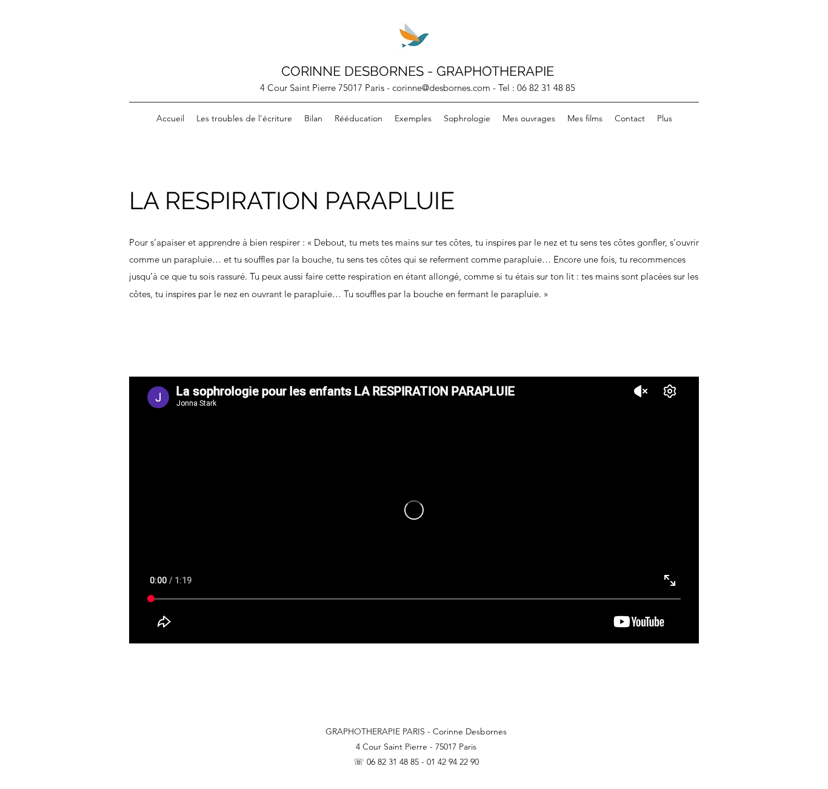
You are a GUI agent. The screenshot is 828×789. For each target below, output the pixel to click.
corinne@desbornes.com (441, 87)
